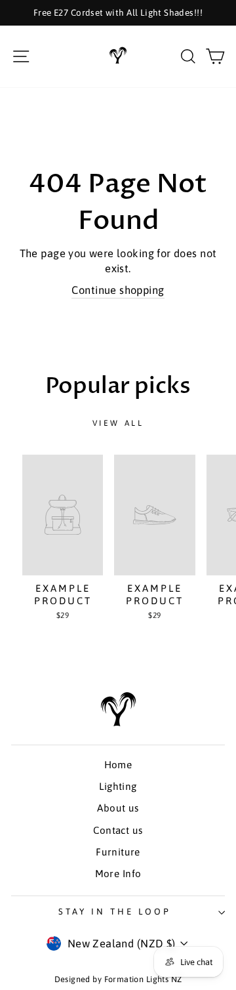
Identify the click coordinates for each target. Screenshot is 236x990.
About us (117, 808)
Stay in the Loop (114, 912)
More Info (118, 873)
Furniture (118, 851)
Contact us (117, 830)
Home (118, 764)
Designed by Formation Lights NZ (118, 979)
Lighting (117, 786)
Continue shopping (117, 290)
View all (118, 423)
